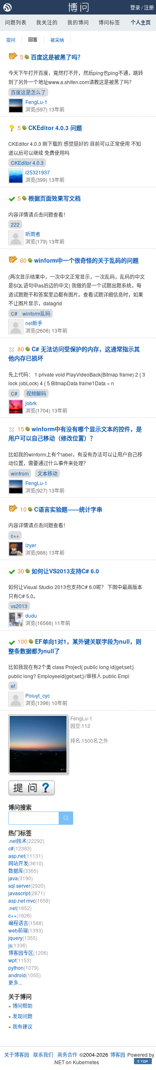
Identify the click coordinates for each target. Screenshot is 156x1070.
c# (20, 848)
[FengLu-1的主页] (39, 745)
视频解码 (36, 393)
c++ (15, 535)
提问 (10, 39)
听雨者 (32, 233)
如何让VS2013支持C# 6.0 (65, 571)
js (17, 945)
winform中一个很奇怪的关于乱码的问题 (86, 260)
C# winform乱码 (30, 313)
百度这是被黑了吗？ (57, 57)
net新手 (33, 322)
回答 (32, 39)
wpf (19, 960)
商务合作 (67, 1054)
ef (13, 685)
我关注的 (47, 22)
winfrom (20, 473)
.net (20, 907)
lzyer (30, 544)
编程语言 (25, 922)
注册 (149, 7)
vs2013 (19, 605)
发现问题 (22, 1015)
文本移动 (47, 473)
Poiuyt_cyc (37, 695)
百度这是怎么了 (28, 92)
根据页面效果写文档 (54, 198)
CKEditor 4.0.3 (27, 162)
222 (15, 224)
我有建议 (22, 1026)
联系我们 (43, 1054)
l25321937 (37, 172)
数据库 (23, 870)
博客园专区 (28, 952)
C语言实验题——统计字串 (68, 509)
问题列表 (16, 22)
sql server (26, 885)
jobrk (31, 402)
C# (14, 393)
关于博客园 (16, 1054)
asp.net (25, 855)
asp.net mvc (29, 900)
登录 (135, 7)
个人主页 (141, 22)
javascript (26, 892)
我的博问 (78, 22)
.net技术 (26, 840)
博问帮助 (22, 1005)
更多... (15, 982)
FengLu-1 (36, 101)
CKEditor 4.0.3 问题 (55, 127)
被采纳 (57, 39)
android (24, 974)
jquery (22, 937)
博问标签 (109, 22)
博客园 (117, 1054)
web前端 (25, 930)
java (20, 878)
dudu (31, 615)
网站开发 (25, 863)
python (23, 967)
